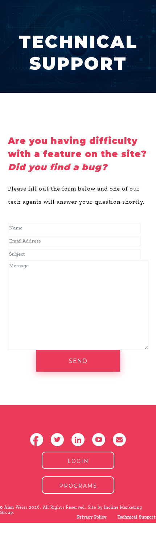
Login (78, 461)
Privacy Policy (92, 517)
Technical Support (137, 517)
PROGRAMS (78, 486)
